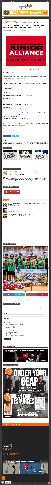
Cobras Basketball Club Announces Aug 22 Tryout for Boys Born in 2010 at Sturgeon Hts (24, 157)
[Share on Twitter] (15, 135)
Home (5, 21)
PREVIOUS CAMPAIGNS (8, 342)
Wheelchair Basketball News (11, 333)
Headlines (13, 21)
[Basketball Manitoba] (25, 6)
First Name (6, 313)
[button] (3, 268)
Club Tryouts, (19, 30)
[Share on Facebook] (7, 135)
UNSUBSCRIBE (17, 342)
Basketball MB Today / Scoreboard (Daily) (14, 326)
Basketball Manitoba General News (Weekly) (14, 324)
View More (44, 200)
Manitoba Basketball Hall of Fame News (13, 330)
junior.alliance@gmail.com (20, 125)
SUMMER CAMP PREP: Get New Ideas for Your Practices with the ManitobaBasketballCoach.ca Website (22, 215)
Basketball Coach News (10, 327)
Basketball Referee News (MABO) (12, 329)
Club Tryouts (9, 21)
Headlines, (24, 30)
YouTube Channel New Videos (12, 332)
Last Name (6, 318)
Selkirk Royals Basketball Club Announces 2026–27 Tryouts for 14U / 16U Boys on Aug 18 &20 (40, 157)
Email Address (7, 309)
